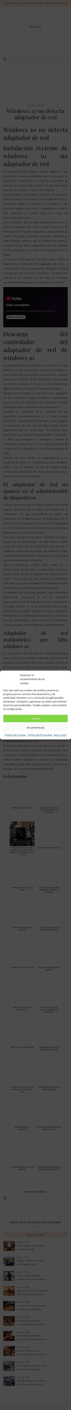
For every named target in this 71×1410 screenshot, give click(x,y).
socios (31, 697)
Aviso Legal (60, 735)
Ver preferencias (35, 727)
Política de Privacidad (40, 735)
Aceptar (35, 718)
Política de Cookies (15, 735)
